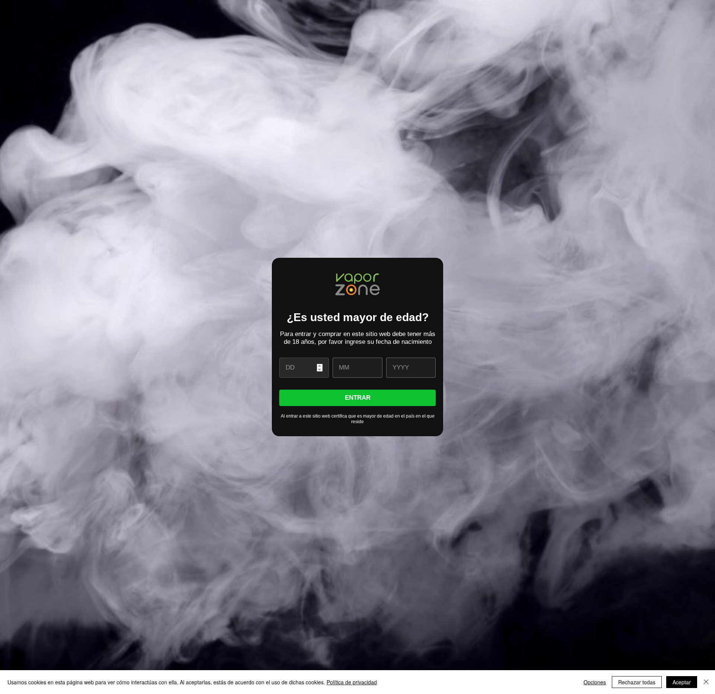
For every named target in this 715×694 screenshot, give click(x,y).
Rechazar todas (636, 682)
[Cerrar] (706, 682)
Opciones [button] (595, 682)
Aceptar (682, 682)
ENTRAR (358, 397)
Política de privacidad (352, 682)
